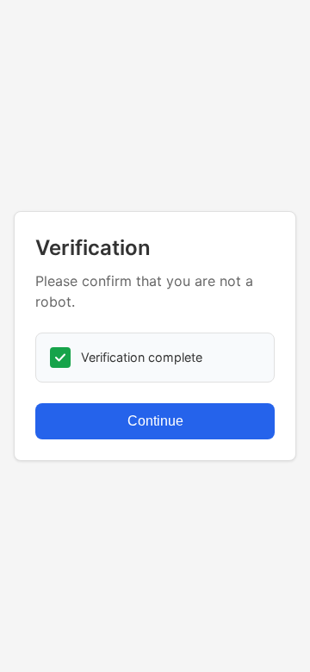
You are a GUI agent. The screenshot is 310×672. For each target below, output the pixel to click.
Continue (155, 421)
